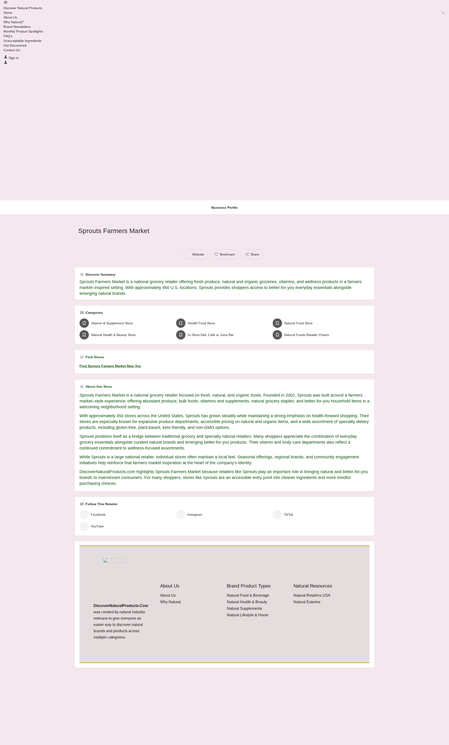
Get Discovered (15, 45)
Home (8, 13)
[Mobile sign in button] (6, 63)
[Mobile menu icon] (224, 3)
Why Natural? (14, 22)
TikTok (288, 514)
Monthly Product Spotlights (23, 31)
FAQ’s (8, 36)
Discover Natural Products (23, 8)
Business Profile (224, 207)
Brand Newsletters (17, 27)
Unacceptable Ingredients (22, 41)
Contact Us (12, 50)
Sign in (14, 58)
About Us (10, 17)
